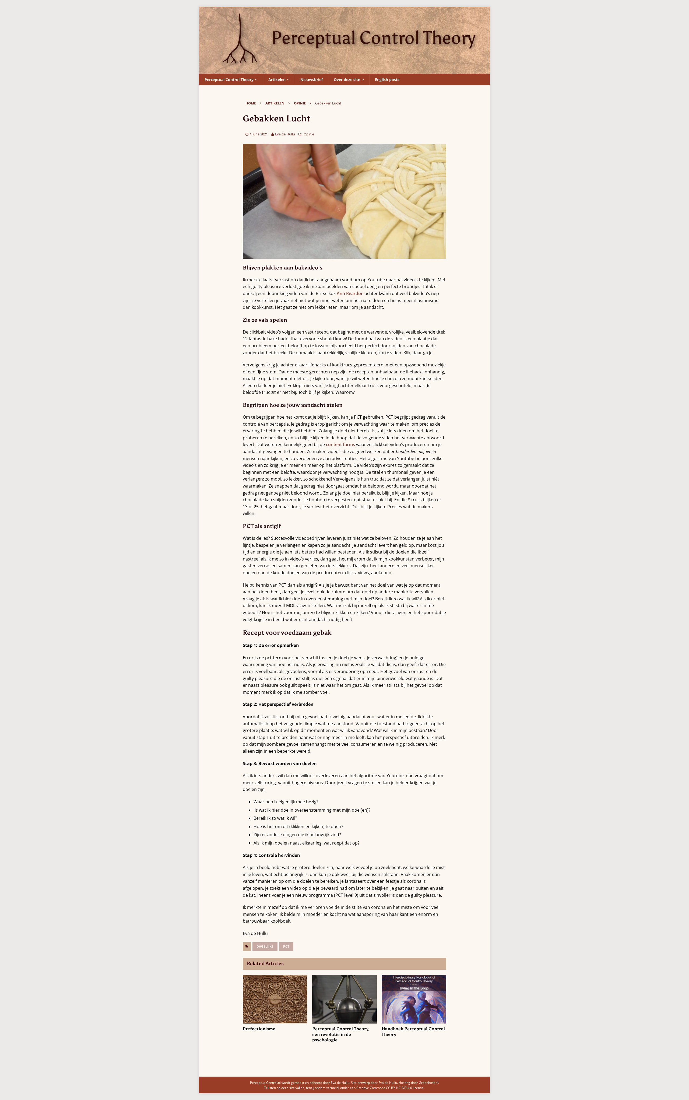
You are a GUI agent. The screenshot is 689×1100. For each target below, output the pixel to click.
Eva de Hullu (285, 134)
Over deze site (347, 79)
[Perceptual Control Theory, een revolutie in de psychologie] (344, 999)
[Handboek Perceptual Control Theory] (414, 999)
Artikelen (277, 79)
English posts (387, 79)
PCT (286, 946)
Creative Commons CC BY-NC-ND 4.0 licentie (390, 1087)
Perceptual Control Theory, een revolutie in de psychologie (341, 1034)
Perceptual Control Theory (229, 79)
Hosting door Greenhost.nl (418, 1082)
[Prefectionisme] (275, 999)
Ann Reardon (350, 293)
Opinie (309, 134)
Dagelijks (264, 946)
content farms (340, 444)
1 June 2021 (259, 134)
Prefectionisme (259, 1028)
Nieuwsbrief (311, 79)
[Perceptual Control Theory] (344, 70)
